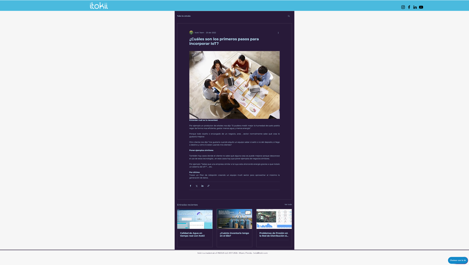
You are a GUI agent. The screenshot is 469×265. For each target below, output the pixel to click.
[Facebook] (409, 7)
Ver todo (288, 204)
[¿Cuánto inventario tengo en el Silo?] (234, 219)
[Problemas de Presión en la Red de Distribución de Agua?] (274, 219)
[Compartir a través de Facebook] (190, 186)
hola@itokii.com (260, 253)
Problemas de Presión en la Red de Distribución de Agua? (273, 234)
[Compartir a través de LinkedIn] (202, 186)
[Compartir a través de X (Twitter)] (196, 186)
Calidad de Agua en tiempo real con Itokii (192, 234)
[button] (289, 16)
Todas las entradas (184, 16)
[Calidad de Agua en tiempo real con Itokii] (195, 219)
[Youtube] (421, 7)
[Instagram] (403, 7)
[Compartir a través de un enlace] (208, 186)
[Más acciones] (278, 32)
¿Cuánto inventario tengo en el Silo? (234, 234)
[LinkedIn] (415, 7)
